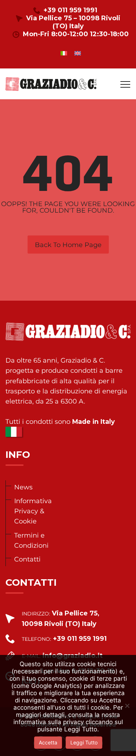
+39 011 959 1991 (70, 10)
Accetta (48, 742)
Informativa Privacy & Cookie (33, 511)
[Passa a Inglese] (78, 53)
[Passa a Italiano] (64, 53)
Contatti (27, 559)
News (23, 487)
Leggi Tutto (84, 742)
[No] (127, 705)
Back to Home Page (68, 245)
